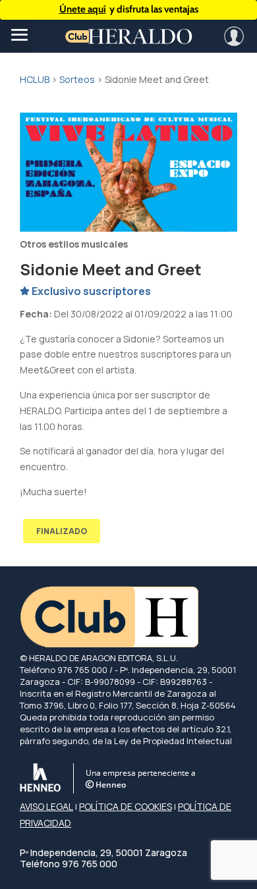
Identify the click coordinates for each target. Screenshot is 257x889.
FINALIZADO (61, 531)
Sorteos (77, 79)
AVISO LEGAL (46, 806)
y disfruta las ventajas (128, 9)
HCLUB (34, 79)
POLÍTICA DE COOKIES (125, 806)
